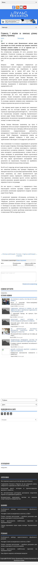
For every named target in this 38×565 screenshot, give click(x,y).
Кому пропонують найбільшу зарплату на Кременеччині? (19, 521)
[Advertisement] (19, 233)
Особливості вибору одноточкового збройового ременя (19, 510)
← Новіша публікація (8, 254)
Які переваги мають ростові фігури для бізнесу (17, 481)
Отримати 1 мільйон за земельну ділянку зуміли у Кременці (19, 34)
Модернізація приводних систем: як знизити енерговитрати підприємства (24, 340)
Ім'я (2, 263)
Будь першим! (21, 260)
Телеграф (21, 38)
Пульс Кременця (17, 558)
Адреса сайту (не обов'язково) (30, 264)
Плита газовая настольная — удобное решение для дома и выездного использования (19, 517)
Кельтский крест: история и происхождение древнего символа (24, 320)
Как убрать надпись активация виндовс (14, 553)
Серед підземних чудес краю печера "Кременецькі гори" (19, 526)
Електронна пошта (17, 264)
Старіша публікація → (29, 254)
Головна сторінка (19, 255)
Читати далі (21, 306)
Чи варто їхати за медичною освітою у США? (15, 513)
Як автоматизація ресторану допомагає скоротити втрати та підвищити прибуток (24, 330)
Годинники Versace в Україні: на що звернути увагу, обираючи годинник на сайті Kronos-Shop (24, 310)
